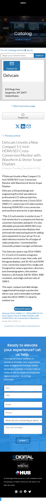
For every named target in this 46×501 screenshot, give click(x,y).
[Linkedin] (16, 492)
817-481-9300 (31, 482)
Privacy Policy (21, 326)
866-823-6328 (9, 485)
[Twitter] (30, 492)
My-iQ (29, 50)
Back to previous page (24, 106)
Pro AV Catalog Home (12, 50)
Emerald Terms (9, 326)
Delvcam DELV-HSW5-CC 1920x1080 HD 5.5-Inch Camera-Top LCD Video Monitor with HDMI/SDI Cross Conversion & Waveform (22, 315)
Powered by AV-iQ (33, 326)
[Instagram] (21, 492)
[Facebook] (25, 491)
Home (17, 39)
